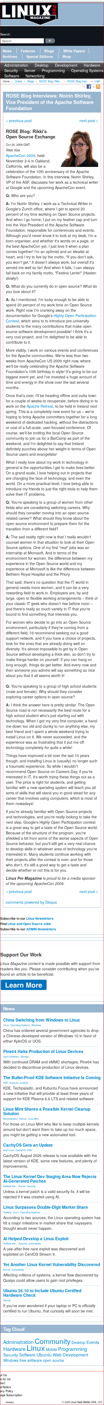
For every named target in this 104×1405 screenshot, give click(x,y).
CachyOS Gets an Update (28, 1145)
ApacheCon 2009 (20, 155)
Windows (36, 1025)
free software (30, 1360)
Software (11, 75)
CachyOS (21, 1150)
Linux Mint (33, 1118)
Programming (53, 70)
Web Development (70, 1355)
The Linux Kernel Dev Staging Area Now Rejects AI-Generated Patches (50, 1179)
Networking (35, 75)
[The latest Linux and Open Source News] (97, 86)
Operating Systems (87, 70)
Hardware (14, 1348)
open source (53, 1360)
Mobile (51, 1349)
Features (28, 51)
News (7, 51)
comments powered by (31, 902)
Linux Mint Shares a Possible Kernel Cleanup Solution (46, 1111)
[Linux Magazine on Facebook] (88, 86)
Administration (10, 1118)
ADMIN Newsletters (41, 929)
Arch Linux (8, 1150)
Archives (10, 56)
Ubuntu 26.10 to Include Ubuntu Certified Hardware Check (42, 1293)
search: (5, 34)
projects (24, 1082)
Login (97, 81)
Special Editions (39, 56)
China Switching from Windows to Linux (41, 1020)
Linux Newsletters (40, 918)
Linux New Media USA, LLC (86, 1402)
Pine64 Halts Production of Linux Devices (43, 1051)
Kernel (22, 1118)
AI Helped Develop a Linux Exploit (36, 1239)
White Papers (74, 51)
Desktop (7, 1212)
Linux (6, 1025)
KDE (5, 1082)
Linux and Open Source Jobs (29, 923)
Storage (25, 1056)
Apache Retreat (40, 406)
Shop (66, 56)
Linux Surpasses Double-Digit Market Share (45, 1207)
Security (31, 1186)
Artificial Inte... (10, 1186)
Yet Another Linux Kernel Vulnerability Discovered (51, 1264)
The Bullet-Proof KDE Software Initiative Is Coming (52, 1077)
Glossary (10, 1402)
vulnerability (35, 1243)
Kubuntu (14, 1082)
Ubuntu (7, 1300)
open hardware (11, 1056)
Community (52, 1341)
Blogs (49, 51)
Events (92, 1342)
